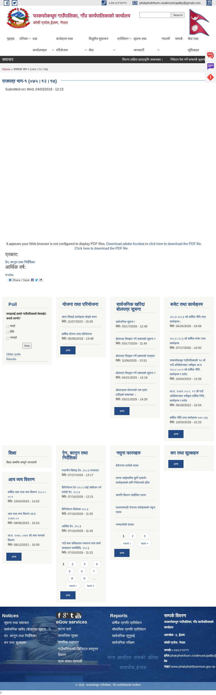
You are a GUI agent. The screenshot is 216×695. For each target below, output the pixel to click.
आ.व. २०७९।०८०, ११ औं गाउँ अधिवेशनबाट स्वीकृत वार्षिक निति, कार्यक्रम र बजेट (187, 396)
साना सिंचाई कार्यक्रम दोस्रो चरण (79, 317)
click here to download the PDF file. (175, 244)
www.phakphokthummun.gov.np (193, 666)
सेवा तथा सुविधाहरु (193, 44)
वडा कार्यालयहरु (40, 44)
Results (11, 359)
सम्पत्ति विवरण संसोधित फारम (131, 495)
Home (6, 69)
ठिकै (12, 331)
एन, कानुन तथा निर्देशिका (20, 636)
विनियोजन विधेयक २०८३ (75, 509)
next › (73, 585)
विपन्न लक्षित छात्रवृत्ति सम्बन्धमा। (135, 59)
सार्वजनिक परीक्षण (123, 643)
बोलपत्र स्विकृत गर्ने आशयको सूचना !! (136, 338)
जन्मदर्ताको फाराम (125, 524)
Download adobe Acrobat (125, 244)
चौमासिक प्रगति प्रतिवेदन (129, 629)
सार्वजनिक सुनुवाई (123, 636)
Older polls (13, 354)
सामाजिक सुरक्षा (68, 636)
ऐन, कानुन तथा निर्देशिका (20, 262)
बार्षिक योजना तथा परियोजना (77, 334)
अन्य (68, 350)
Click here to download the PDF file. (101, 248)
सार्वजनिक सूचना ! (125, 321)
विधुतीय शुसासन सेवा (98, 44)
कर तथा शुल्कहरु (15, 643)
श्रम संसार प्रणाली (70, 661)
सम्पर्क (179, 38)
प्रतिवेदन (122, 38)
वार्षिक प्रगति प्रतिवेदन (127, 623)
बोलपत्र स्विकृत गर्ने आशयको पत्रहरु (135, 356)
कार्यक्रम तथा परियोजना (64, 44)
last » (90, 585)
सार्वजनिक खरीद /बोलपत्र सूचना (25, 629)
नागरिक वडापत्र (68, 642)
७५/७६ (9, 275)
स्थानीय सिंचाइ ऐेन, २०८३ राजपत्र (80, 470)
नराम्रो (13, 337)
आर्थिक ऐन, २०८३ (71, 526)
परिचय (24, 38)
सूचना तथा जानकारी (140, 44)
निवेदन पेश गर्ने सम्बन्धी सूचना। (181, 59)
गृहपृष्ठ (11, 38)
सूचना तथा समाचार (16, 623)
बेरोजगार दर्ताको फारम (127, 465)
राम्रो (12, 326)
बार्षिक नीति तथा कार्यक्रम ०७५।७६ (189, 417)
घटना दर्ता (64, 629)
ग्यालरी (166, 38)
